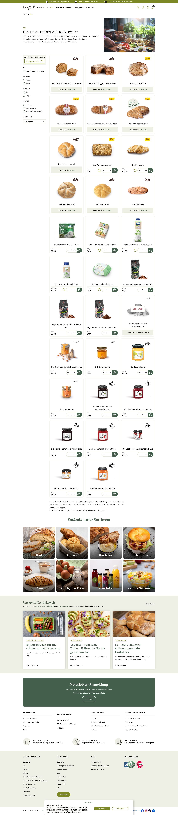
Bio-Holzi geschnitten (138, 124)
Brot (24, 766)
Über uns (60, 762)
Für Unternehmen (63, 7)
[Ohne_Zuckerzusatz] (24, 108)
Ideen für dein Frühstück (43, 606)
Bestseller (27, 762)
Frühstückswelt (76, 640)
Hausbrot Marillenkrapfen (101, 726)
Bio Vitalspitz (138, 204)
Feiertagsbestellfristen (65, 766)
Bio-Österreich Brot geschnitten (102, 124)
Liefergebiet (79, 7)
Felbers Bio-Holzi (138, 83)
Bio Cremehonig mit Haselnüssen (66, 367)
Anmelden (89, 699)
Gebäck (26, 769)
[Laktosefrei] (24, 105)
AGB (43, 811)
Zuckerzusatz (31, 108)
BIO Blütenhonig (102, 367)
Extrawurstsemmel (133, 718)
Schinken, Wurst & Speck (32, 777)
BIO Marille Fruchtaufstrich (66, 488)
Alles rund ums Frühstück (35, 640)
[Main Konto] (148, 7)
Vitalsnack (130, 722)
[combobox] (34, 121)
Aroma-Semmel (63, 720)
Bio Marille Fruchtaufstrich (102, 488)
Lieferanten (61, 777)
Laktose (29, 105)
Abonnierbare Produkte (35, 71)
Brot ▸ (25, 730)
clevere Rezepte (63, 606)
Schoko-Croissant (98, 722)
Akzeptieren (102, 808)
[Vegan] (24, 96)
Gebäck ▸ (60, 728)
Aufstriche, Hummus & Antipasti (35, 780)
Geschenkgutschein (98, 769)
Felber (28, 80)
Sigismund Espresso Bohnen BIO (138, 284)
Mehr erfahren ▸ (32, 665)
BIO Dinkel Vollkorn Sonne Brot (66, 83)
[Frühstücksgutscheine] (143, 7)
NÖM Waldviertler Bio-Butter (102, 244)
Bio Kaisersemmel (66, 164)
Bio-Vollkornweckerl (102, 165)
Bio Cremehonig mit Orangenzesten (138, 325)
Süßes (25, 773)
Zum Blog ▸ (150, 604)
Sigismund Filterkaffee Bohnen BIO (66, 326)
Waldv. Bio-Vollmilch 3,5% (66, 284)
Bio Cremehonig (138, 367)
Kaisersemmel (102, 204)
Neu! (52, 7)
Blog (58, 773)
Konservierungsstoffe (34, 111)
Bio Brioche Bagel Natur (66, 724)
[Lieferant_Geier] (24, 83)
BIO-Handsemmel (66, 204)
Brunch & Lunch (29, 795)
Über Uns (90, 7)
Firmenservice (96, 762)
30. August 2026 (32, 61)
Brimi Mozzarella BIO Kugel (66, 244)
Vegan (28, 96)
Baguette (26, 726)
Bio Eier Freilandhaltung (102, 284)
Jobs (58, 788)
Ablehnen (120, 808)
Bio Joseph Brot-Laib (31, 722)
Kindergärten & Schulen (100, 766)
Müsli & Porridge (29, 784)
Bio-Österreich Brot (66, 124)
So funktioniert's (63, 769)
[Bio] (24, 92)
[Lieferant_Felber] (24, 80)
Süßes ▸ (94, 730)
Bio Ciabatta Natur (30, 718)
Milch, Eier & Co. (29, 788)
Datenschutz (89, 802)
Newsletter (64, 794)
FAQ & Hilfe (61, 784)
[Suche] (138, 7)
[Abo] (24, 71)
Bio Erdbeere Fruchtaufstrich (102, 449)
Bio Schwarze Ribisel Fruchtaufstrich (102, 408)
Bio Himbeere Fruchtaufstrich (138, 409)
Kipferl (94, 718)
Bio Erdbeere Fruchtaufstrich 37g (137, 449)
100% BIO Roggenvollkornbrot (102, 83)
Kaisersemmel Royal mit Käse (137, 726)
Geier (28, 83)
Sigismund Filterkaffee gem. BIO (102, 327)
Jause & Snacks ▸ (132, 730)
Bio (27, 92)
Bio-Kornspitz (138, 165)
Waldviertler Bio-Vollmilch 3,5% (137, 244)
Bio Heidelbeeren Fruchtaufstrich (66, 449)
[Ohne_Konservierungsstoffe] (24, 111)
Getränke (26, 792)
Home (25, 14)
